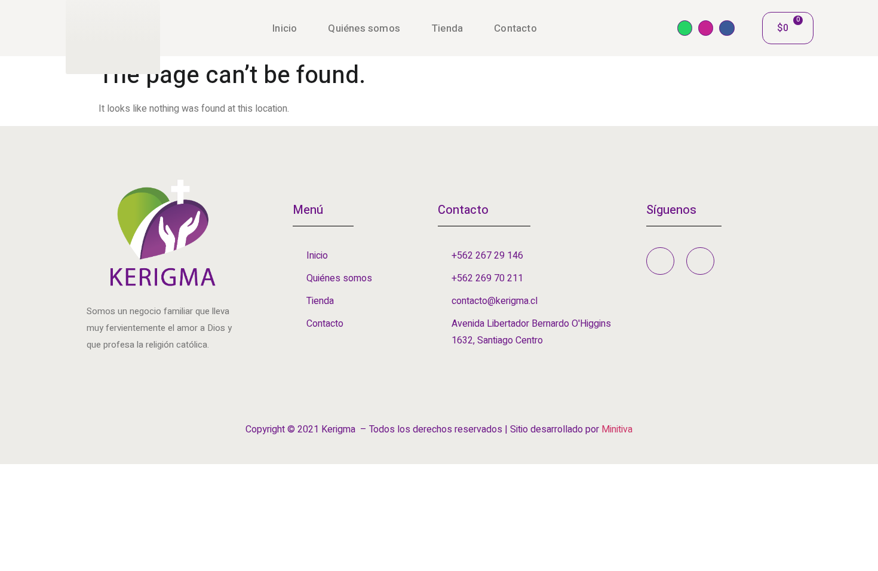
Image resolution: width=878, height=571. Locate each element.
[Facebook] (726, 27)
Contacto (515, 28)
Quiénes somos (364, 28)
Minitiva (617, 429)
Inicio (284, 28)
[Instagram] (705, 27)
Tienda (447, 28)
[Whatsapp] (684, 27)
